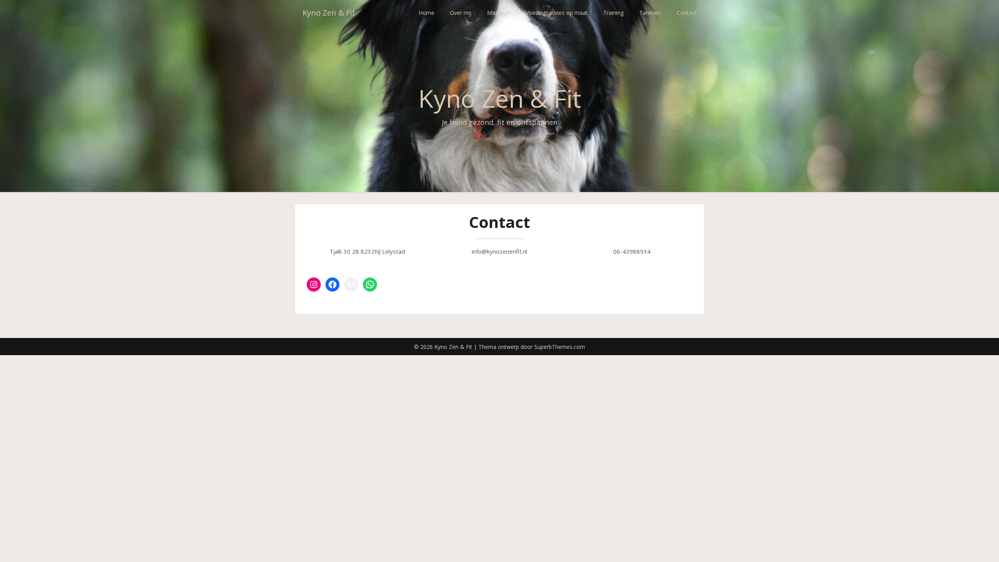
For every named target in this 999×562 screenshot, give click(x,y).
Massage (498, 12)
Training (613, 12)
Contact (687, 12)
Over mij (460, 12)
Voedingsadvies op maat (557, 12)
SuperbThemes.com (559, 346)
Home (426, 12)
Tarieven (650, 12)
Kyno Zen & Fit (328, 12)
